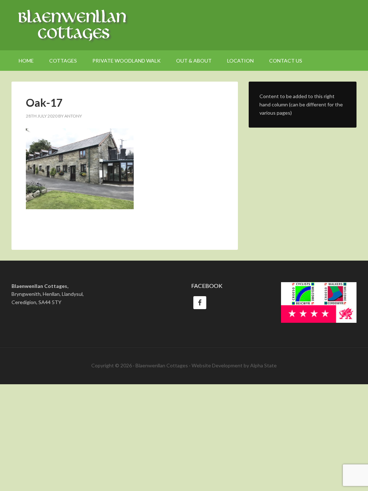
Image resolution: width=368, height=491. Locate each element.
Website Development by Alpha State (234, 365)
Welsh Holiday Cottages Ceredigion (184, 25)
